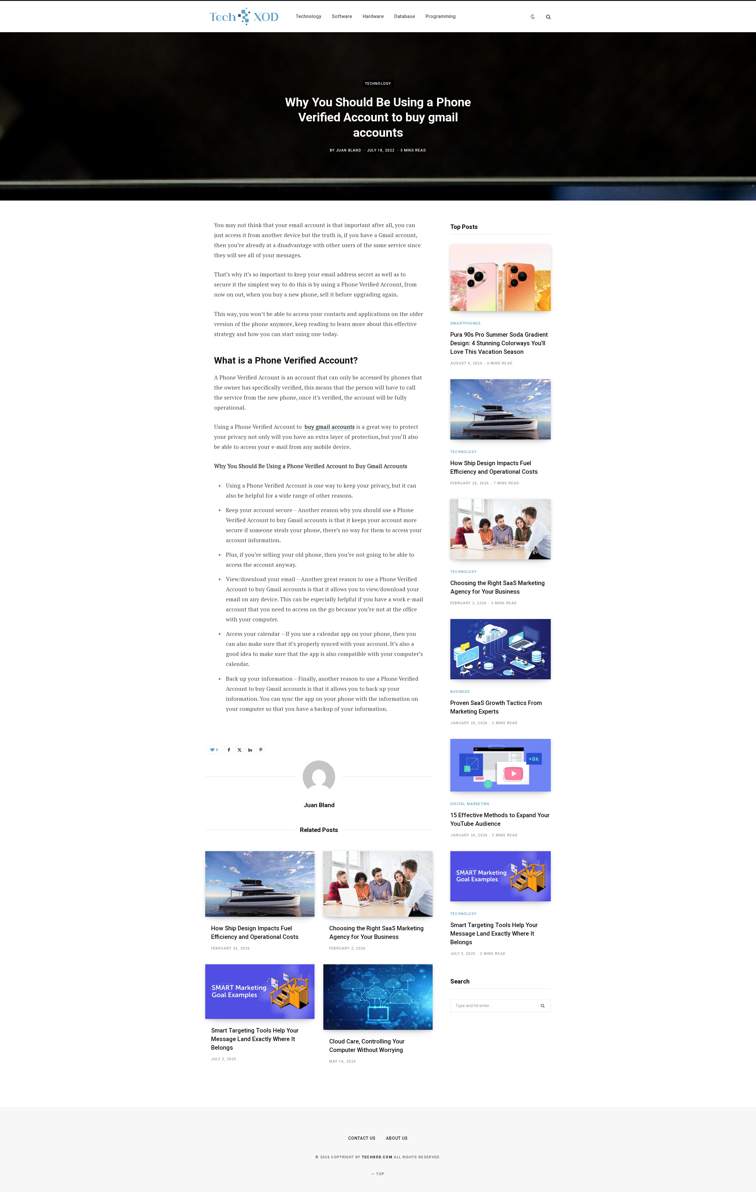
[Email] (176, 304)
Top (379, 1174)
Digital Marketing (470, 804)
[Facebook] (176, 242)
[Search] (546, 16)
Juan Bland (348, 150)
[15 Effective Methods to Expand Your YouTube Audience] (500, 765)
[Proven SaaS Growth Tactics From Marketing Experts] (500, 649)
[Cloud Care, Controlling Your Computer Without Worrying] (378, 997)
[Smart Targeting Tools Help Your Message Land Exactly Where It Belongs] (260, 991)
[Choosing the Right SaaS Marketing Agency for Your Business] (378, 884)
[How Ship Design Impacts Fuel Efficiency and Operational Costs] (260, 884)
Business (460, 692)
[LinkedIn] (176, 289)
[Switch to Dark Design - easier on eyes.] (532, 16)
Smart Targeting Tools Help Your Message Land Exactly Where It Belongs (255, 1039)
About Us (397, 1138)
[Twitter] (176, 257)
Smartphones (465, 323)
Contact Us (362, 1138)
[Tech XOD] (243, 16)
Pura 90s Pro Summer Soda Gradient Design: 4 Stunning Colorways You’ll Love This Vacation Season (499, 343)
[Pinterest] (176, 273)
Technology (378, 84)
